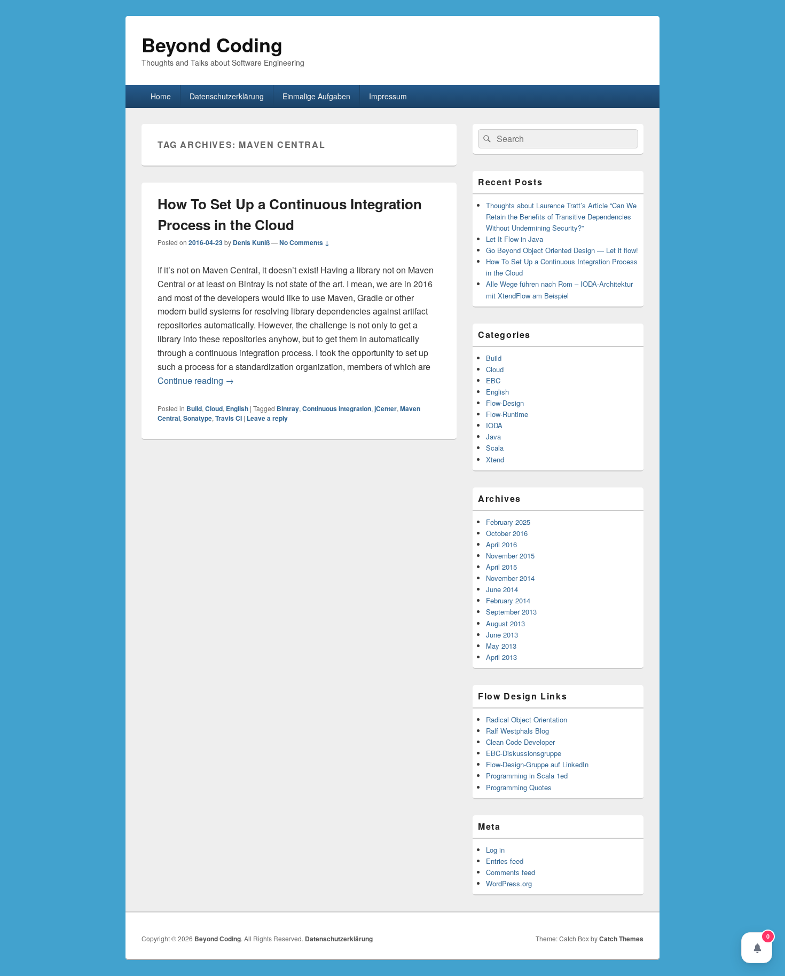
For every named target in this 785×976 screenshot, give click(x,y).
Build (194, 408)
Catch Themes (621, 938)
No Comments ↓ (304, 242)
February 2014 (508, 600)
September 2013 (511, 612)
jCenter (385, 408)
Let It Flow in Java (514, 239)
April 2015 (501, 567)
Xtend (495, 459)
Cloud (214, 408)
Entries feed (504, 861)
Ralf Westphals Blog (517, 731)
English (237, 408)
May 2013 (501, 646)
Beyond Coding (212, 44)
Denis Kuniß (251, 242)
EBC (493, 380)
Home (161, 96)
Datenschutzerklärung (227, 96)
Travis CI (228, 418)
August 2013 (505, 623)
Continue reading (196, 380)
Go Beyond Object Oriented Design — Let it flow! (562, 250)
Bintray (288, 408)
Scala (495, 448)
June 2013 (502, 634)
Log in (495, 850)
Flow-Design (505, 403)
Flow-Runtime (507, 414)
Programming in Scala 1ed (527, 775)
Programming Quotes (519, 787)
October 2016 (507, 533)
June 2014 (502, 589)
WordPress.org (509, 883)
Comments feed (510, 872)
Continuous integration (336, 408)
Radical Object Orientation (526, 719)
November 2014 (510, 578)
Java (493, 436)
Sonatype (197, 418)
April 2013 (501, 657)
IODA (494, 425)
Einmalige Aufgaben (316, 96)
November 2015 (510, 555)
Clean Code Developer (520, 742)
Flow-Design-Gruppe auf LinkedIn (537, 764)
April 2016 (501, 544)
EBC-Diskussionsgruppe (523, 753)
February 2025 (508, 522)
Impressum (388, 96)
